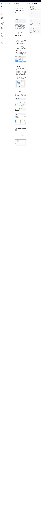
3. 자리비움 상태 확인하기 (32, 8)
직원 (15, 8)
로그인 (32, 3)
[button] (30, 3)
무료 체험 (36, 3)
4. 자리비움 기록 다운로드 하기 (33, 9)
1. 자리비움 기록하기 (32, 6)
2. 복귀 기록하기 (31, 7)
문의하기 (39, 3)
